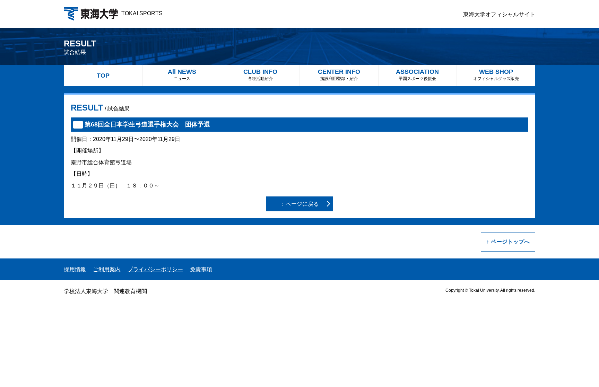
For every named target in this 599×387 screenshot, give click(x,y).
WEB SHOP (496, 74)
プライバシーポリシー (155, 269)
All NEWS (182, 74)
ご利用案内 (107, 269)
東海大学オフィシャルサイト (499, 14)
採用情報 (75, 269)
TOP (103, 75)
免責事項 (201, 269)
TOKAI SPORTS (142, 13)
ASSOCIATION (417, 74)
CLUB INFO (260, 74)
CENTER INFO (339, 74)
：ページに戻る (299, 204)
